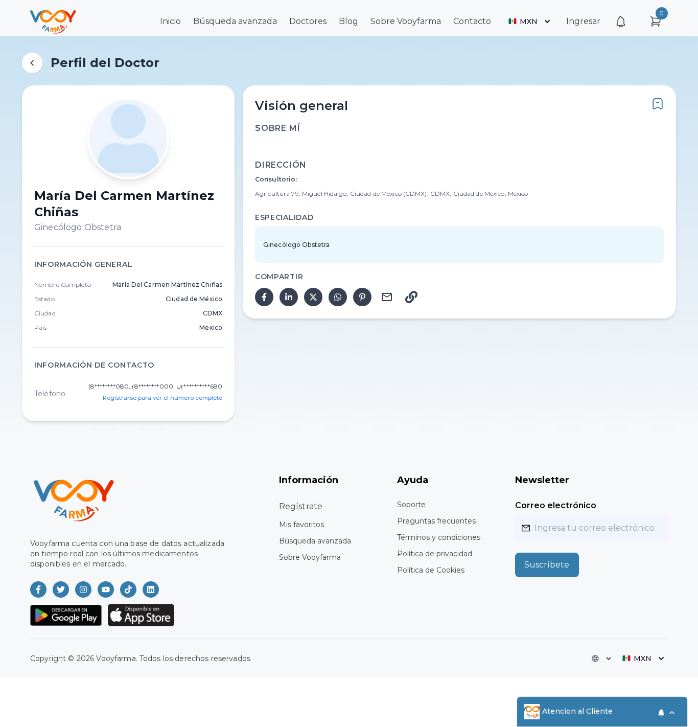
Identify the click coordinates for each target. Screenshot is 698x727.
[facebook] (264, 297)
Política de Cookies (430, 570)
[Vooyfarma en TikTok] (128, 589)
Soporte (411, 504)
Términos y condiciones (438, 537)
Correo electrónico (555, 505)
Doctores (308, 21)
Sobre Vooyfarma (405, 21)
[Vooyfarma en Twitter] (61, 589)
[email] (387, 297)
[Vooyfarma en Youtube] (106, 589)
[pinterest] (362, 297)
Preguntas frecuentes (436, 521)
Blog (348, 21)
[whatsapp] (338, 297)
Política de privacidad (434, 553)
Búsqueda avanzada (235, 21)
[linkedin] (289, 297)
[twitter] (313, 297)
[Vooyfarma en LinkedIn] (151, 589)
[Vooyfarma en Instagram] (83, 589)
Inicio (170, 21)
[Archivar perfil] (658, 104)
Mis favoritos (301, 524)
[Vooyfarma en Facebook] (38, 589)
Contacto (472, 21)
